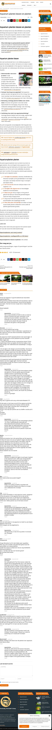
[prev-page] (1, 287)
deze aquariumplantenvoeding (14, 50)
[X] (11, 20)
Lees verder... (2, 725)
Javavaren (17, 147)
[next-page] (3, 287)
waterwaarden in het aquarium (12, 89)
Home (1, 8)
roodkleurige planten (20, 137)
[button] (49, 715)
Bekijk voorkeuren (45, 726)
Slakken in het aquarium (48, 64)
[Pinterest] (14, 20)
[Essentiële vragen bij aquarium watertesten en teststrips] (41, 56)
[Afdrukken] (26, 20)
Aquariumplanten (6, 8)
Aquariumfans (4, 17)
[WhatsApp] (17, 20)
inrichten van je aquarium (13, 98)
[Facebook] (8, 20)
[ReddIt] (20, 20)
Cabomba (14, 152)
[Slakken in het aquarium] (41, 65)
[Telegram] (29, 20)
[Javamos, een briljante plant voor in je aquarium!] (5, 278)
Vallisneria (11, 147)
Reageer (1, 309)
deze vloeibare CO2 (22, 48)
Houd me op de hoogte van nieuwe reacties (10, 682)
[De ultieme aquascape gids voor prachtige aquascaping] (27, 278)
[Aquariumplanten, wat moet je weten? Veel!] (16, 278)
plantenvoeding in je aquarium (12, 108)
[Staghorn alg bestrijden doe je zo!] (41, 69)
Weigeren (35, 726)
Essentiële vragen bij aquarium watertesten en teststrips (47, 56)
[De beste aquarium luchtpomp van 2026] (41, 61)
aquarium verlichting (14, 119)
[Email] (23, 20)
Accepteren (24, 726)
